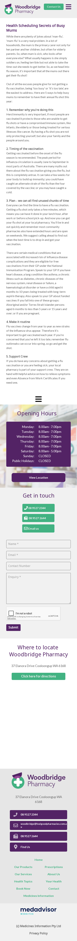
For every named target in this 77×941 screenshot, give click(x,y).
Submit (13, 627)
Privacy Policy (38, 933)
